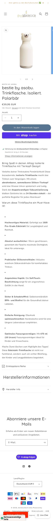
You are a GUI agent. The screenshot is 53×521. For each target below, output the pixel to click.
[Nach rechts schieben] (32, 79)
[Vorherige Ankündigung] (5, 3)
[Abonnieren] (44, 442)
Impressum (33, 515)
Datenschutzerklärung (20, 511)
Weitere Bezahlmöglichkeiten (26, 142)
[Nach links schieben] (21, 79)
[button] (5, 14)
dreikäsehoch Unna (25, 508)
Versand (15, 108)
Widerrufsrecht (37, 511)
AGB (47, 511)
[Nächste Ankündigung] (48, 3)
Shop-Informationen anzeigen (18, 156)
